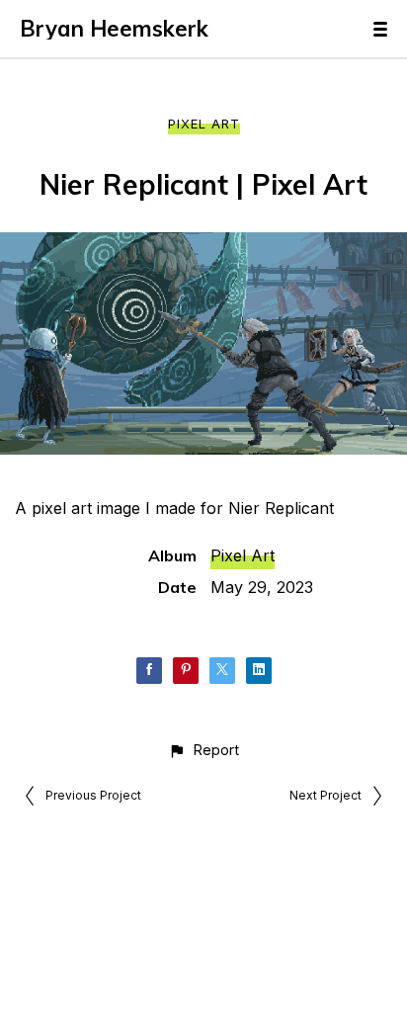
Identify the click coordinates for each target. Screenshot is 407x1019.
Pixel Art (204, 123)
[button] (203, 749)
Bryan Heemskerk (114, 29)
